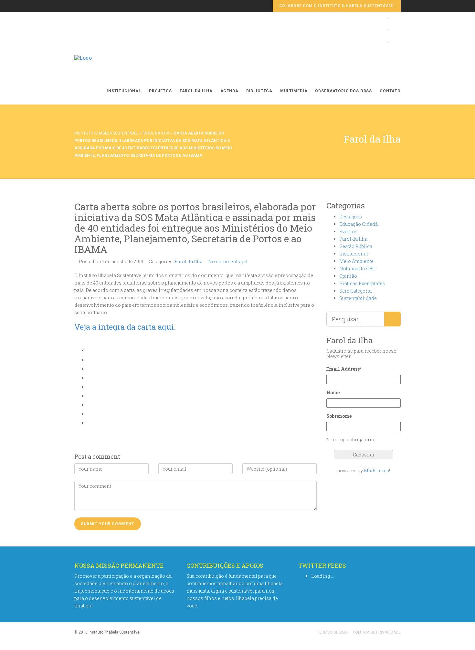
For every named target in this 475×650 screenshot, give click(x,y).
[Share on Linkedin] (89, 414)
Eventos (348, 231)
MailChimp (376, 470)
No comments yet (228, 261)
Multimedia (293, 91)
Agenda (229, 91)
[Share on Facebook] (89, 360)
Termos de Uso (332, 632)
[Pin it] (89, 396)
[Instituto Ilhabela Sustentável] (83, 64)
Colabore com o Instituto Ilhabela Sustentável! (336, 6)
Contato (390, 91)
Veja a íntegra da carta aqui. (125, 327)
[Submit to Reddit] (89, 405)
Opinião (348, 276)
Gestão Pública (355, 246)
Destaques (350, 217)
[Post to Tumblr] (89, 387)
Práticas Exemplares (362, 283)
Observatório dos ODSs (343, 91)
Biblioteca (259, 91)
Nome (333, 392)
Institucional (124, 91)
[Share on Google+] (89, 378)
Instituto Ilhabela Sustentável (106, 133)
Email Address (344, 369)
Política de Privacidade (377, 632)
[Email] (89, 423)
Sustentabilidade (358, 298)
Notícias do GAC (357, 268)
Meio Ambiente (356, 261)
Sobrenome (339, 416)
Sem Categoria (355, 291)
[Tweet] (89, 369)
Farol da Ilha (196, 91)
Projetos (160, 91)
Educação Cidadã (358, 224)
